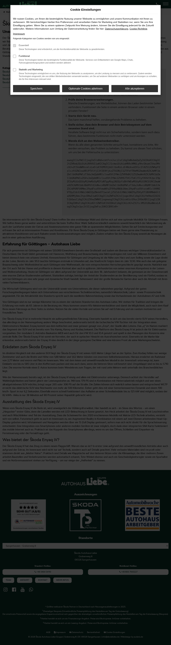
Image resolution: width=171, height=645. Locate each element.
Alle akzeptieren (134, 88)
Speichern (36, 88)
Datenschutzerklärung (116, 28)
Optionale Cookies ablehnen (86, 88)
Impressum (19, 33)
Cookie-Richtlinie (138, 28)
